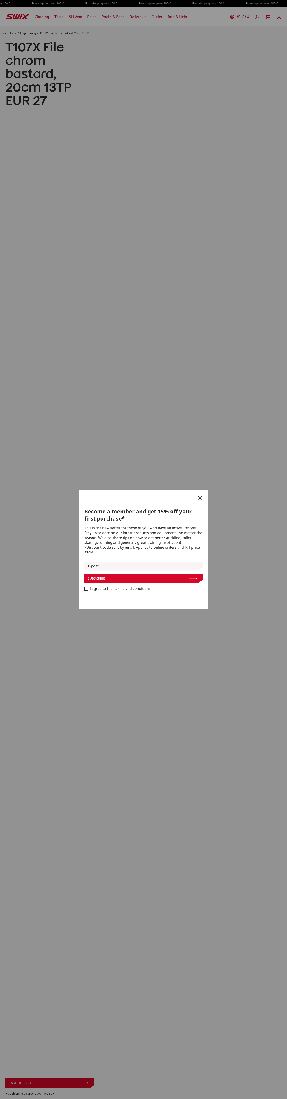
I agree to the (120, 588)
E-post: (94, 566)
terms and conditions (132, 588)
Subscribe (96, 578)
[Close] (200, 497)
